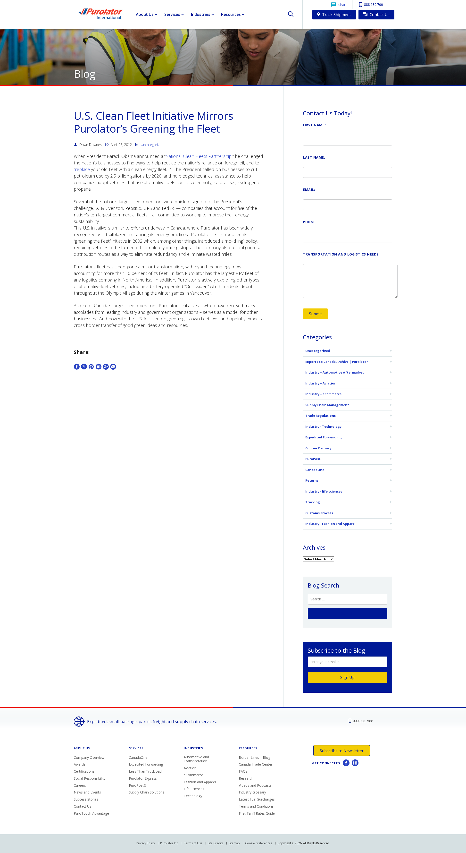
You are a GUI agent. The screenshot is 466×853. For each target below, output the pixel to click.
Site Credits (215, 843)
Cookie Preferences (258, 843)
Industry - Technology (323, 426)
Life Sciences (194, 788)
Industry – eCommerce (323, 394)
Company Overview (89, 757)
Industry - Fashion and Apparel (330, 523)
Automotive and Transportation (196, 759)
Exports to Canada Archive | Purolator (336, 361)
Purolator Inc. (169, 843)
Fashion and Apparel (200, 782)
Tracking (312, 502)
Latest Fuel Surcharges (257, 799)
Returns (311, 480)
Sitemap (234, 843)
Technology (193, 795)
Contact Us (379, 14)
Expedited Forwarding (323, 437)
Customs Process (319, 513)
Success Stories (86, 799)
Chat (341, 4)
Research (246, 778)
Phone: (309, 222)
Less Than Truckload (145, 771)
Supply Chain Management (327, 405)
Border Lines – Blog (254, 757)
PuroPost (313, 459)
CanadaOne (314, 470)
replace (82, 169)
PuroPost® (138, 785)
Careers (80, 785)
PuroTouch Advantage (91, 813)
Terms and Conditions (256, 806)
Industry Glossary (252, 792)
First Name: (314, 125)
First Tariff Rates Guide (257, 813)
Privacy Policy (145, 843)
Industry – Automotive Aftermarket (334, 372)
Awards (79, 764)
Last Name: (314, 157)
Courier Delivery (318, 448)
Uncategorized (152, 144)
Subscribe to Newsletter (342, 750)
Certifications (84, 771)
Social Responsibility (89, 778)
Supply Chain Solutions (146, 792)
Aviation (190, 768)
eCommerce (193, 775)
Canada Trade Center (255, 764)
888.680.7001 (374, 4)
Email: (309, 189)
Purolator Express (143, 778)
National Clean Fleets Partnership (199, 156)
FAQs (243, 771)
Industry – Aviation (320, 383)
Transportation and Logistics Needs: (341, 254)
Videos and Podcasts (255, 785)
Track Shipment (336, 14)
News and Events (87, 792)
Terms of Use (193, 843)
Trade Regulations (320, 415)
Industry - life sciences (323, 491)
